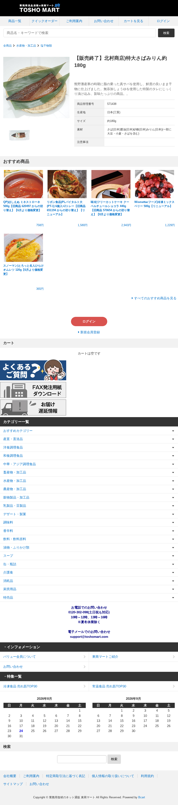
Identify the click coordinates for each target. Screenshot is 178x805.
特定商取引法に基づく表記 (65, 776)
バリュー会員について (19, 656)
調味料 (8, 522)
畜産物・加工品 (14, 472)
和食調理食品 (13, 455)
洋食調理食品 (13, 447)
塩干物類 (46, 45)
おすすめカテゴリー (18, 430)
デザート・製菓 (14, 514)
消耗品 (8, 581)
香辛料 (8, 531)
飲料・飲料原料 (14, 539)
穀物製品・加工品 (16, 497)
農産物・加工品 (14, 489)
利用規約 (147, 776)
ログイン (163, 21)
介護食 (8, 572)
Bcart (141, 797)
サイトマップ (13, 784)
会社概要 (9, 776)
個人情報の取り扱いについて (113, 776)
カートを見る (133, 21)
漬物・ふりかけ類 (16, 547)
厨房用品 (9, 589)
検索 (166, 33)
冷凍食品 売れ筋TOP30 (20, 686)
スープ (8, 555)
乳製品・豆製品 (14, 505)
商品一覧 (14, 21)
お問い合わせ (104, 21)
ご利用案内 (74, 21)
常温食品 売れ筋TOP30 (109, 686)
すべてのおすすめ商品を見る (155, 298)
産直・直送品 (13, 439)
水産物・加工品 (26, 45)
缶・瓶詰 (9, 564)
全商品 (7, 45)
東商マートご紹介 (105, 656)
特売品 (8, 597)
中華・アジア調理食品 (19, 464)
